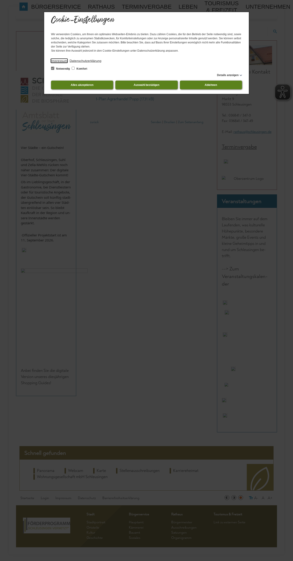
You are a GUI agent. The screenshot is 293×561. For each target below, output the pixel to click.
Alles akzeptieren (82, 85)
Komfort (81, 68)
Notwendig (63, 68)
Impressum (59, 61)
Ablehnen (211, 85)
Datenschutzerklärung (85, 61)
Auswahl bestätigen (146, 85)
